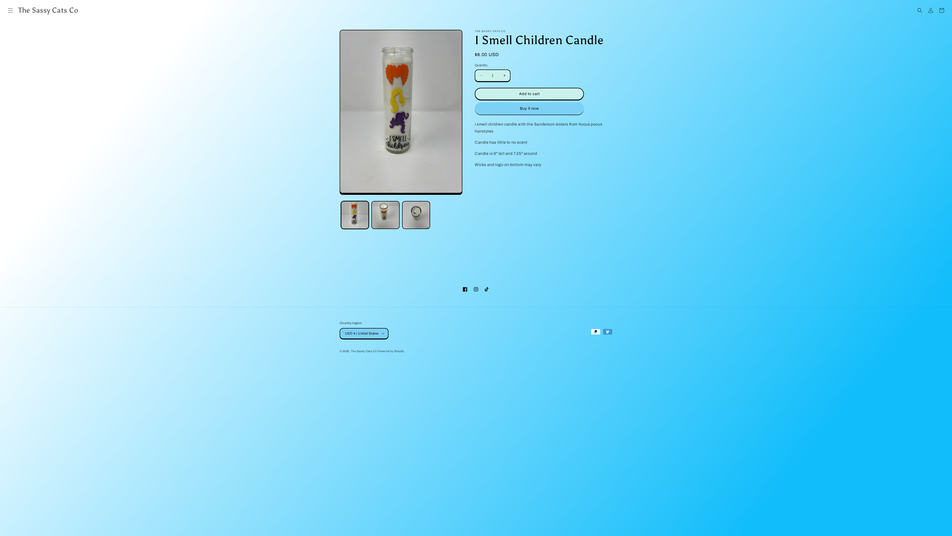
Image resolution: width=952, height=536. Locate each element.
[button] (10, 10)
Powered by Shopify (391, 351)
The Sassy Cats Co (364, 351)
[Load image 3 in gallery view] (416, 215)
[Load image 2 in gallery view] (385, 215)
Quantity (481, 65)
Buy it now (529, 108)
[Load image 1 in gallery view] (355, 215)
